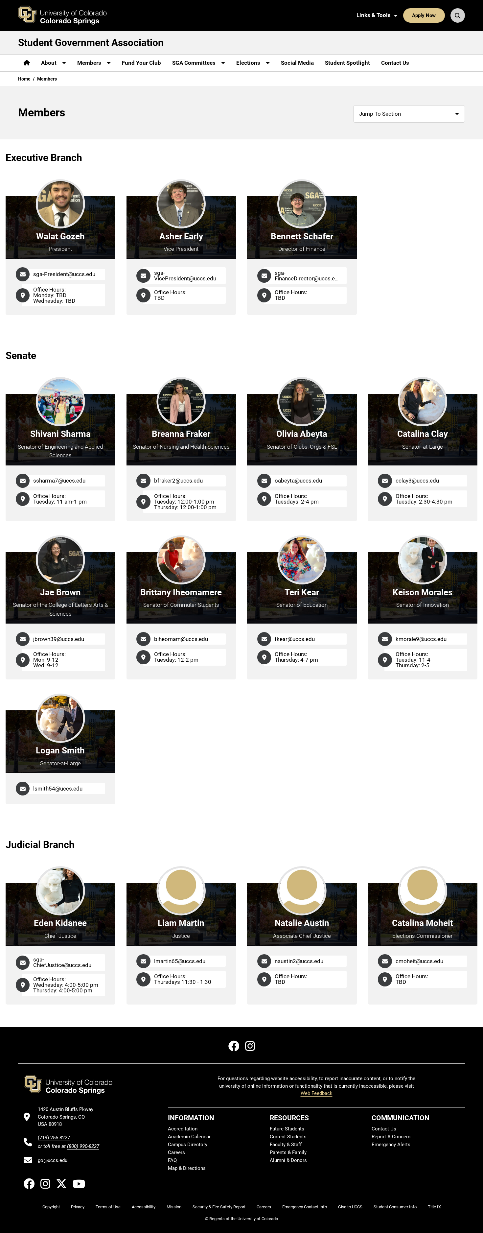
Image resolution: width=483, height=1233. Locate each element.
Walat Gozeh (60, 236)
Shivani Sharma (60, 434)
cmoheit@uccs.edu (419, 961)
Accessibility (143, 1206)
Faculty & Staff (286, 1145)
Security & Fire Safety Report (219, 1206)
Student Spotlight (347, 62)
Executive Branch (44, 157)
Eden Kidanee (60, 923)
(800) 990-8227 (83, 1146)
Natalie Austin (302, 923)
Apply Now (424, 15)
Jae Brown (60, 592)
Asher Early (181, 236)
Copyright (51, 1206)
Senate (21, 355)
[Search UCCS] (457, 15)
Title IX (434, 1206)
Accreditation (182, 1129)
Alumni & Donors (288, 1160)
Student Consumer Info (395, 1206)
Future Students (287, 1129)
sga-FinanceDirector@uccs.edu (308, 276)
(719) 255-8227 (54, 1138)
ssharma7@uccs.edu (59, 480)
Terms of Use (108, 1206)
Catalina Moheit (422, 923)
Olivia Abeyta (301, 434)
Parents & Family (288, 1152)
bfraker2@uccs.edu (178, 480)
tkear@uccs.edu (295, 639)
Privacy (77, 1206)
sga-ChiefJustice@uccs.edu (62, 962)
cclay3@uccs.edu (417, 480)
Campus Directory (187, 1145)
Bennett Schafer (302, 236)
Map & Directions (187, 1168)
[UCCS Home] (67, 15)
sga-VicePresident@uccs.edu (185, 276)
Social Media (297, 62)
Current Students (288, 1137)
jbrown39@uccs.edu (58, 639)
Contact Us (395, 62)
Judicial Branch (40, 844)
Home (24, 79)
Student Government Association (91, 42)
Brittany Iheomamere (181, 592)
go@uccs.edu (52, 1160)
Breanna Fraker (181, 434)
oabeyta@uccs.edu (298, 480)
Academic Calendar (189, 1137)
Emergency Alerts (391, 1145)
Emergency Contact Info (304, 1206)
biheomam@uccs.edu (181, 639)
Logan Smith (60, 750)
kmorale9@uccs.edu (421, 639)
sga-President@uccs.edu (64, 274)
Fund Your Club (141, 62)
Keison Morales (422, 592)
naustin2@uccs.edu (299, 961)
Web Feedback (317, 1093)
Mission (174, 1206)
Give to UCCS (350, 1206)
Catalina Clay (422, 434)
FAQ (172, 1160)
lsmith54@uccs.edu (57, 788)
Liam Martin (181, 923)
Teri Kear (302, 592)
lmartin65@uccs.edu (179, 961)
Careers (176, 1152)
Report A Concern (391, 1137)
